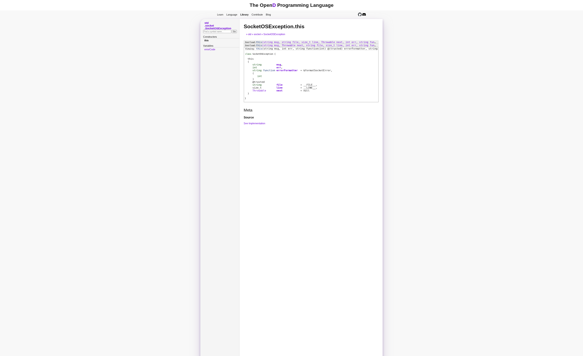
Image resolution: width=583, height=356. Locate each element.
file (279, 84)
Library (244, 14)
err (278, 67)
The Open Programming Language (292, 5)
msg (278, 64)
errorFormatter (287, 70)
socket (257, 34)
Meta (248, 110)
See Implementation (254, 123)
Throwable (259, 90)
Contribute (257, 14)
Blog (268, 14)
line (279, 87)
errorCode (209, 49)
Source (249, 117)
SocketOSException (274, 34)
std (249, 34)
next (279, 90)
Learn (220, 14)
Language (231, 14)
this (206, 40)
